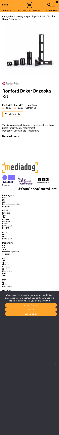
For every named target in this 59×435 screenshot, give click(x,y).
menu (5, 4)
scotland (37, 10)
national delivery (51, 10)
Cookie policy (31, 314)
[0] (46, 4)
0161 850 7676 (4, 247)
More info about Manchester (5, 283)
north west (22, 10)
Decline (30, 309)
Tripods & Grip (39, 16)
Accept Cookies (31, 305)
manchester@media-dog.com (5, 253)
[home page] (29, 6)
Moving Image (22, 16)
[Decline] (55, 363)
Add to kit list (14, 114)
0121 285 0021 (4, 200)
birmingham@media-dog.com (5, 205)
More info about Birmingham (5, 235)
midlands (7, 10)
